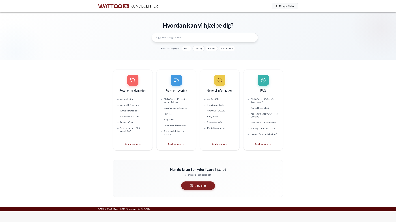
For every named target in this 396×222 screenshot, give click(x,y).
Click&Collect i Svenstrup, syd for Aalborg (174, 100)
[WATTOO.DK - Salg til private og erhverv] (113, 6)
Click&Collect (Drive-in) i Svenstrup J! (260, 100)
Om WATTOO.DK (214, 110)
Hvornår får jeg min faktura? (262, 134)
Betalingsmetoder (214, 105)
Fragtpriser (167, 119)
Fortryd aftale (125, 122)
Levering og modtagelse (173, 108)
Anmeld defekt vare (128, 116)
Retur (186, 48)
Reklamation (227, 48)
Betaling (211, 48)
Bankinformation (213, 122)
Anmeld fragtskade (128, 110)
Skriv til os (200, 185)
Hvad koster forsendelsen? (262, 122)
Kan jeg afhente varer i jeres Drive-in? (262, 115)
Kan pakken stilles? (258, 108)
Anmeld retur (125, 99)
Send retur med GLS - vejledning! (129, 129)
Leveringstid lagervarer (173, 125)
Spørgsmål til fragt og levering (172, 133)
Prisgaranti (211, 116)
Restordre (167, 113)
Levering (198, 48)
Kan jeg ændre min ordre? (261, 128)
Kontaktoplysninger (215, 128)
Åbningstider (212, 99)
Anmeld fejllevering (128, 105)
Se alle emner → (133, 144)
